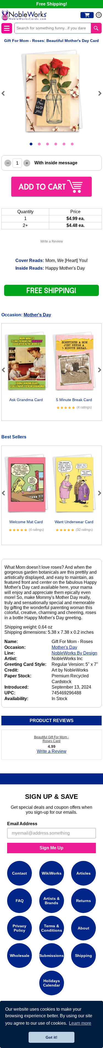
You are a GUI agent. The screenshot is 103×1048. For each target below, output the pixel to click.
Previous (5, 93)
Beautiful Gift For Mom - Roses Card (51, 739)
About (83, 928)
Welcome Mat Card (26, 522)
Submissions (51, 955)
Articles (83, 873)
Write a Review (51, 241)
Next (97, 93)
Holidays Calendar (51, 983)
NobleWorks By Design (74, 653)
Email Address (22, 823)
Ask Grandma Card (26, 400)
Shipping (83, 955)
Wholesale (19, 955)
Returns (83, 900)
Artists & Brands (51, 900)
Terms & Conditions (51, 928)
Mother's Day (37, 314)
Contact (19, 873)
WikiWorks (52, 873)
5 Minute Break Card (74, 400)
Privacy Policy (19, 928)
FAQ (20, 900)
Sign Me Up (51, 848)
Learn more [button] (80, 1023)
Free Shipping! (51, 4)
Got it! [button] (51, 1037)
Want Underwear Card (74, 522)
